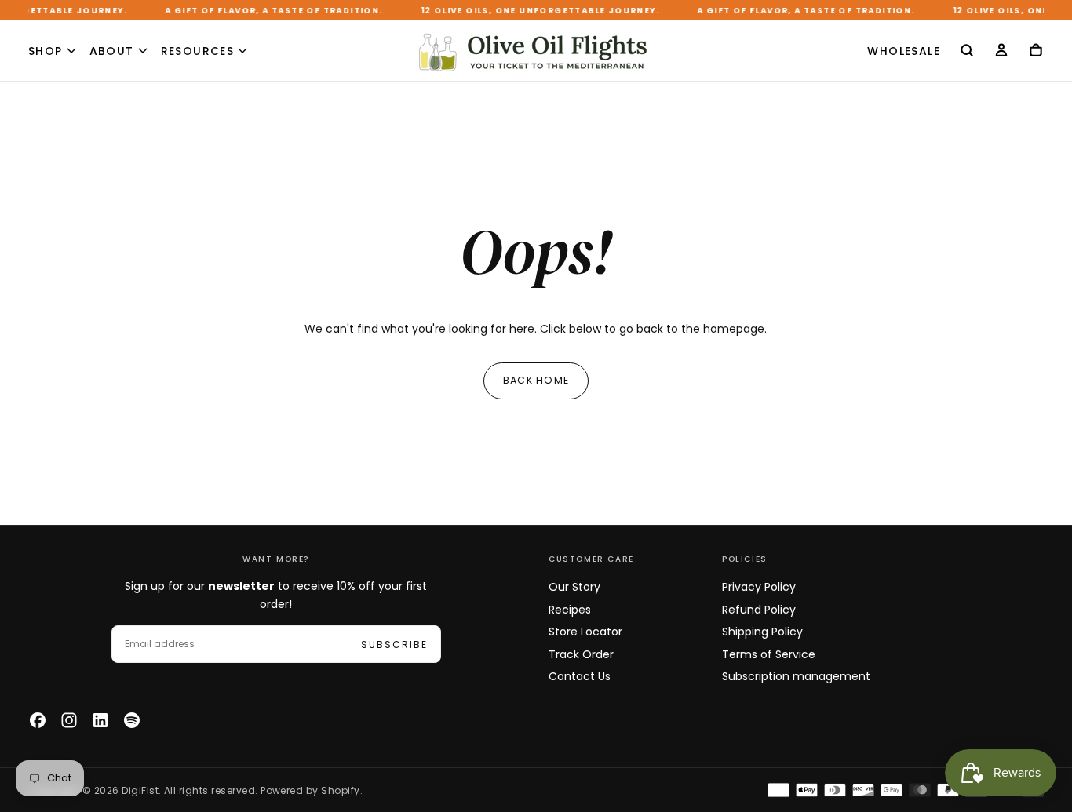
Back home (536, 380)
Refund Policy (759, 609)
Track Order (581, 654)
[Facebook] (37, 720)
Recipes (570, 609)
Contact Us (580, 676)
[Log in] (1001, 52)
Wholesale (903, 51)
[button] (967, 52)
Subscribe (394, 644)
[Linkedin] (100, 720)
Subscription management (796, 676)
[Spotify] (131, 720)
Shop (45, 51)
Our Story (574, 587)
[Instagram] (69, 720)
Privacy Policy (759, 587)
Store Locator (585, 631)
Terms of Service (768, 654)
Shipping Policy (762, 631)
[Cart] (1036, 52)
